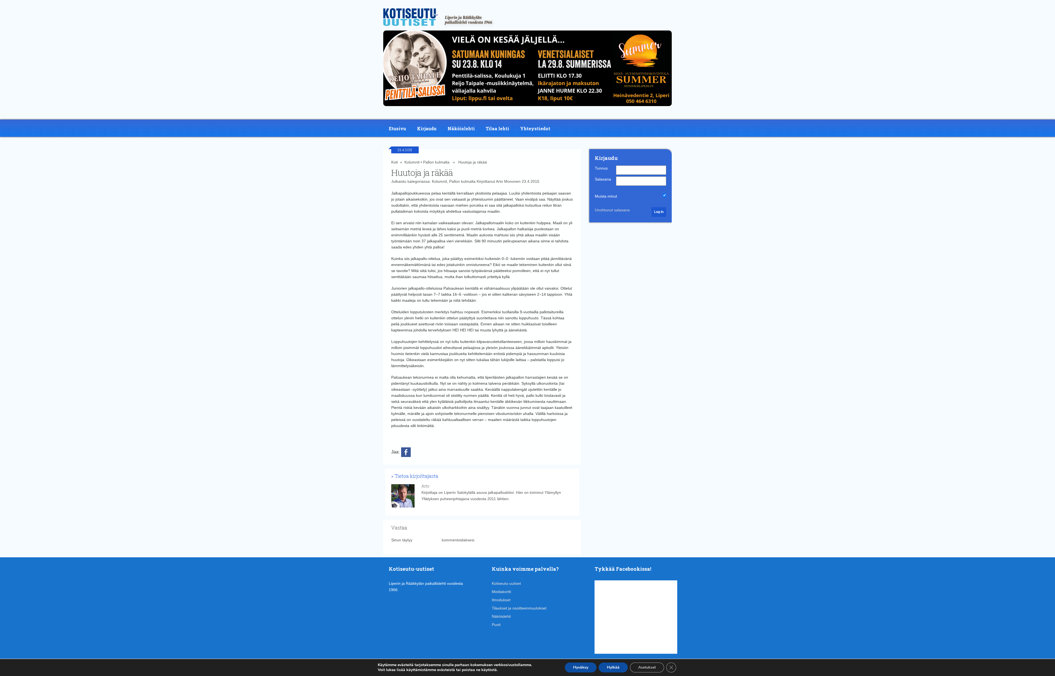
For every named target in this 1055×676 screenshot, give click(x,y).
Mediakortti (501, 591)
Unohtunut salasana (612, 210)
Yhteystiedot (535, 128)
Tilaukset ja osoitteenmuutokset (519, 608)
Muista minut (606, 196)
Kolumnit (412, 162)
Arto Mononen (508, 181)
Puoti (496, 624)
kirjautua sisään (427, 540)
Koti (394, 162)
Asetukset (647, 667)
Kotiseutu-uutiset (506, 583)
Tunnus (601, 168)
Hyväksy (580, 667)
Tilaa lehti (497, 128)
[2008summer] (527, 107)
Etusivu (397, 128)
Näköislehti (461, 128)
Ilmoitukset (501, 600)
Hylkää (613, 667)
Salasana (603, 179)
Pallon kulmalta (436, 162)
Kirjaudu (427, 128)
